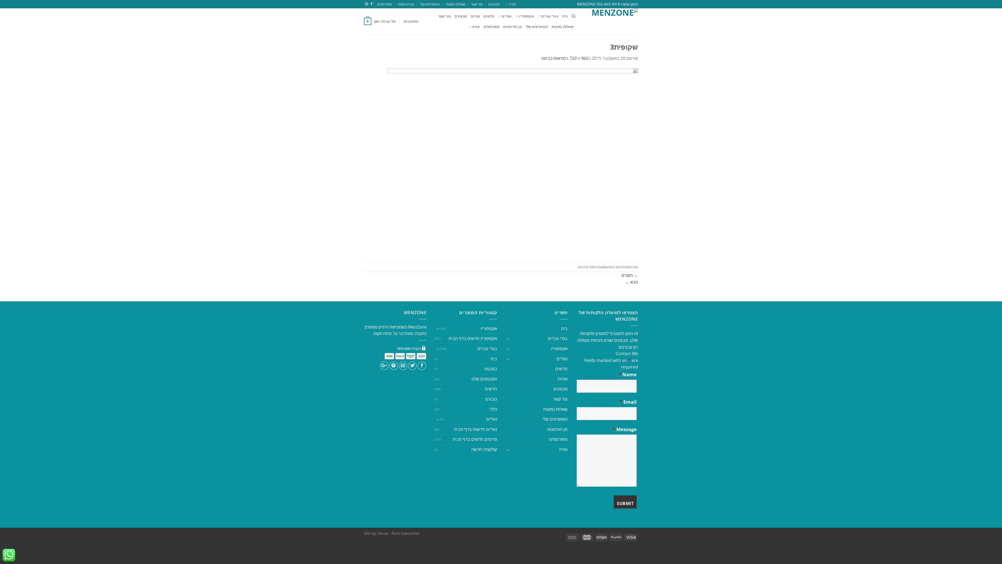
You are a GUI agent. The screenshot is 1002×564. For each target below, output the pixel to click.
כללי (493, 409)
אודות (475, 16)
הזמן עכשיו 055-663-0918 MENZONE (607, 4)
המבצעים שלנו (484, 379)
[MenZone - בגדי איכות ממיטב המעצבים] (610, 21)
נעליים (507, 16)
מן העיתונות (406, 4)
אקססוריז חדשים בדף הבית (473, 338)
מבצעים (494, 4)
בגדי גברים (487, 348)
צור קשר (476, 4)
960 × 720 (579, 58)
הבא (631, 282)
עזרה (512, 4)
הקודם (630, 275)
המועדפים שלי (430, 4)
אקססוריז (526, 16)
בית (565, 16)
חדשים (489, 16)
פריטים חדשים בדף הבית (474, 439)
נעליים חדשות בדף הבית (475, 429)
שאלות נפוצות (455, 4)
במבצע (490, 369)
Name (627, 374)
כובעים (491, 399)
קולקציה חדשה (484, 449)
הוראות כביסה (553, 58)
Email (628, 401)
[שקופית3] (512, 161)
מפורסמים (384, 4)
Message (624, 429)
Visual (383, 533)
